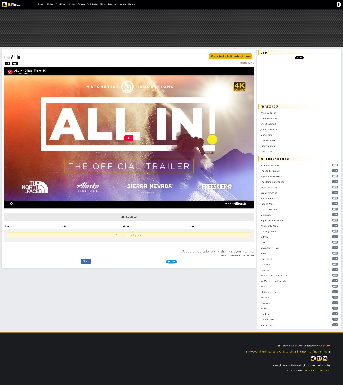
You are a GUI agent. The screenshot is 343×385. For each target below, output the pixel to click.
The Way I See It (269, 231)
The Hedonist (267, 319)
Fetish (264, 308)
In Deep (265, 236)
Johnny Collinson (269, 129)
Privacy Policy (324, 365)
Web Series (92, 4)
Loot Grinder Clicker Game (316, 370)
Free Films (60, 4)
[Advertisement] (171, 28)
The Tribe (265, 314)
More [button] (130, 4)
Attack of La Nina (269, 225)
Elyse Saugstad (268, 123)
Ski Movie (265, 286)
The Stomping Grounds (272, 181)
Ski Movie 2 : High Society (273, 280)
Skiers (103, 4)
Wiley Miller (266, 151)
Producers (113, 4)
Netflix (123, 4)
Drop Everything (269, 192)
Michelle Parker (268, 140)
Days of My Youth (269, 209)
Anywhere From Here (271, 176)
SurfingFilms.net (318, 351)
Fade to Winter (268, 203)
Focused (265, 269)
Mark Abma (266, 134)
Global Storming (269, 291)
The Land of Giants (270, 170)
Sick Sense (266, 297)
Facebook (250, 255)
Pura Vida (265, 303)
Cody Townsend (269, 118)
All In (12, 56)
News (40, 4)
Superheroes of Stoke (272, 220)
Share (86, 261)
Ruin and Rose (268, 198)
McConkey (266, 214)
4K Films (71, 4)
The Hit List (266, 258)
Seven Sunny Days (270, 247)
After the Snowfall (270, 165)
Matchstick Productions (230, 56)
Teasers (81, 4)
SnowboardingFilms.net (260, 351)
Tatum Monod (268, 145)
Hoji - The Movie (269, 187)
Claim (263, 242)
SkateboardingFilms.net (291, 351)
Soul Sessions (267, 325)
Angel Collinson (268, 112)
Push (263, 253)
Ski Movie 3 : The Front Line (274, 275)
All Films (49, 4)
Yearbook (265, 264)
